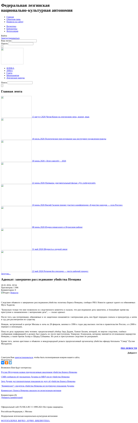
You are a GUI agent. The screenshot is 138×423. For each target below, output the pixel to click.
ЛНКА (9, 70)
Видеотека (11, 26)
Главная (10, 17)
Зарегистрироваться (10, 38)
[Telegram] (10, 362)
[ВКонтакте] (2, 362)
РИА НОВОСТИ (129, 348)
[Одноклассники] (6, 362)
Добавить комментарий (12, 397)
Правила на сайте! (14, 22)
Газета (9, 73)
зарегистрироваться (24, 357)
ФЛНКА (10, 68)
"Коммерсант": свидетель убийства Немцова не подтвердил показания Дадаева (37, 386)
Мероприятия (12, 75)
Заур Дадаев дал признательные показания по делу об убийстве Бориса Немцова (38, 381)
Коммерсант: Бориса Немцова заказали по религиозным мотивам (31, 390)
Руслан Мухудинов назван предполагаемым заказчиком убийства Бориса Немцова (39, 372)
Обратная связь (13, 19)
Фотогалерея (12, 31)
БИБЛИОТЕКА (42, 421)
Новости (14, 293)
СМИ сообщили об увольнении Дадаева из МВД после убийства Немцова (35, 377)
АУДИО (30, 421)
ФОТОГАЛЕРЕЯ (9, 421)
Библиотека (11, 29)
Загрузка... (6, 274)
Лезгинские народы (15, 78)
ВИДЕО (22, 421)
